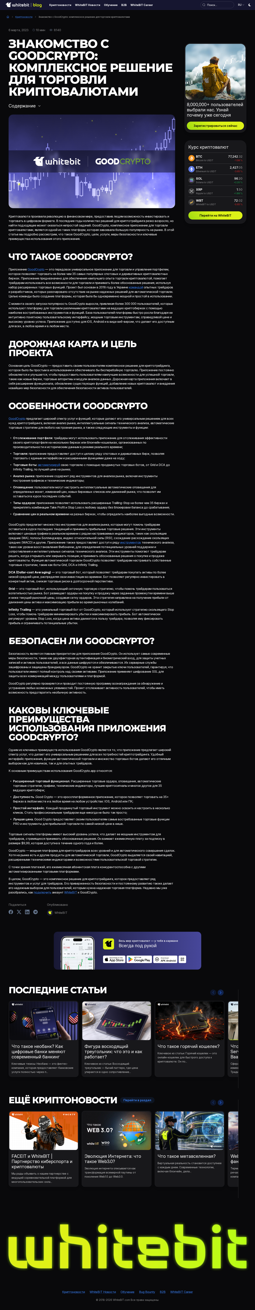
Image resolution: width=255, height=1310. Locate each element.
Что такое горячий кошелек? (189, 1046)
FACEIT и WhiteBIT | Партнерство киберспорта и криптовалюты (42, 1161)
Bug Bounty (147, 1292)
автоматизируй (49, 465)
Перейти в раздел (137, 1100)
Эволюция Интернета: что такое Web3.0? (113, 1159)
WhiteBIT (70, 892)
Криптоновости (23, 16)
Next (221, 993)
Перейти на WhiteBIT (215, 215)
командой (136, 287)
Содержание (22, 106)
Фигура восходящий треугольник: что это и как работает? (113, 1051)
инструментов (130, 542)
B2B (163, 1292)
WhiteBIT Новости (103, 1292)
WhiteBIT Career (181, 1292)
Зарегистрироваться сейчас (215, 126)
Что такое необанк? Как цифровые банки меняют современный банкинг (39, 1051)
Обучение (127, 1292)
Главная (7, 16)
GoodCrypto (36, 269)
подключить (42, 892)
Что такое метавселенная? (187, 1156)
